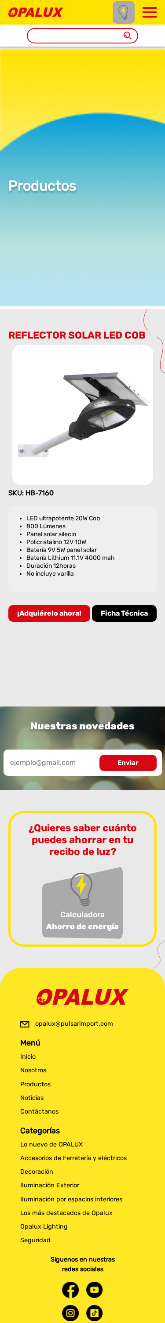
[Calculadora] (124, 12)
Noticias (32, 1098)
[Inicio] (35, 11)
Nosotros (33, 1070)
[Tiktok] (94, 1313)
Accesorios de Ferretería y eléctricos (73, 1158)
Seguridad (35, 1240)
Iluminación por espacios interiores (71, 1199)
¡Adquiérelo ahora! (49, 613)
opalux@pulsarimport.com (74, 1023)
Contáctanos (39, 1111)
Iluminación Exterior (49, 1185)
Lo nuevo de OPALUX (51, 1144)
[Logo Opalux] (83, 997)
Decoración (36, 1171)
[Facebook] (70, 1290)
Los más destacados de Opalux (66, 1213)
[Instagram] (70, 1313)
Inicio (28, 1056)
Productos (35, 1084)
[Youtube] (94, 1290)
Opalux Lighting (44, 1226)
